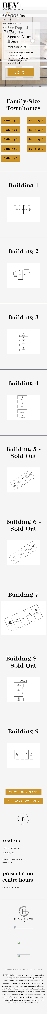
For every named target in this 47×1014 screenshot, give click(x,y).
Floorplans (9, 12)
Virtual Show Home (14, 16)
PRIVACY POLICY (34, 969)
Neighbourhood (12, 24)
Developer (8, 27)
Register (8, 31)
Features (8, 8)
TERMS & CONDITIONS (15, 969)
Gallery (7, 20)
